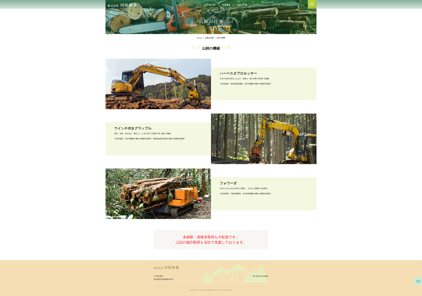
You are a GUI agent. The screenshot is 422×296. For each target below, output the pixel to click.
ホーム (199, 38)
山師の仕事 (209, 38)
